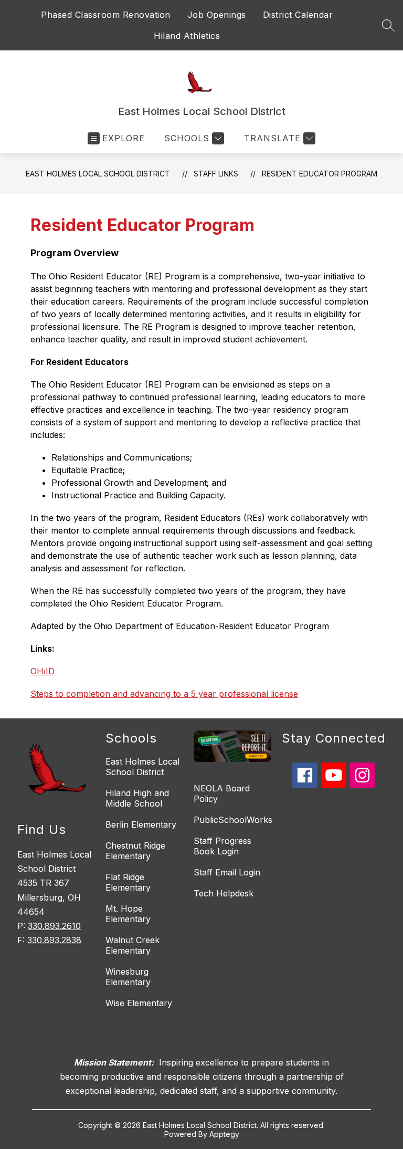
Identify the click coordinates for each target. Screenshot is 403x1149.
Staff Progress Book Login (222, 845)
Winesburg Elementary (128, 976)
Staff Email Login (227, 872)
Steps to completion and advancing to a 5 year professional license (164, 693)
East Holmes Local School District (98, 173)
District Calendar (298, 14)
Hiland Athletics (187, 35)
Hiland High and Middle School (137, 798)
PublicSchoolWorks (233, 819)
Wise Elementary (138, 1003)
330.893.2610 (54, 926)
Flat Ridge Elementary (128, 882)
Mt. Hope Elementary (128, 913)
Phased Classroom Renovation (106, 14)
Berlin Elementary (140, 824)
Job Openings (216, 14)
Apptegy (224, 1134)
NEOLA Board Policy (222, 793)
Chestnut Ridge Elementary (135, 850)
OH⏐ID (42, 671)
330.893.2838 (54, 940)
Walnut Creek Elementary (132, 945)
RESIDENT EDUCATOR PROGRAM (319, 173)
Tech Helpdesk (223, 893)
